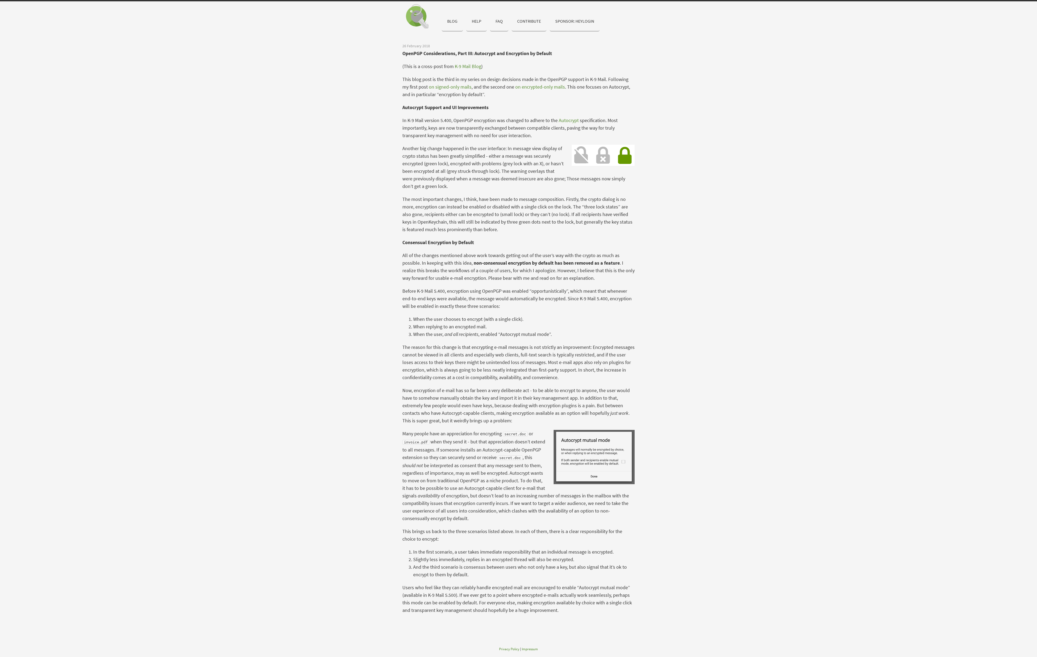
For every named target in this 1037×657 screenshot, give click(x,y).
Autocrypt (569, 120)
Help (476, 21)
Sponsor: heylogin (574, 21)
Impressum (530, 649)
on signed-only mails (450, 87)
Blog (452, 21)
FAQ (499, 21)
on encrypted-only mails (540, 87)
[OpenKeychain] (420, 16)
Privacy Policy (509, 649)
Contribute (529, 21)
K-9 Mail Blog (468, 66)
